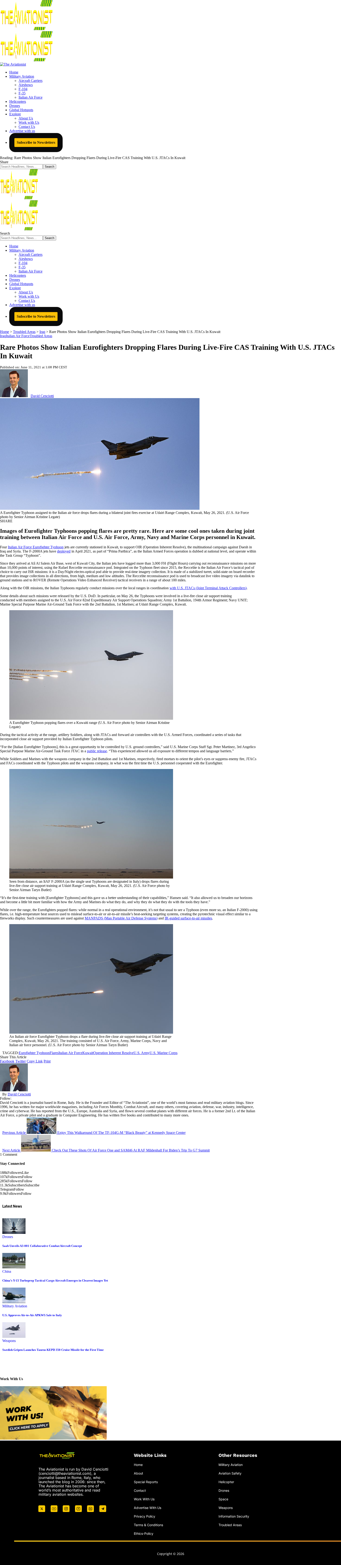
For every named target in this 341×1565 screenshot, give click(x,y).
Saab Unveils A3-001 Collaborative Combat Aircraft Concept (42, 1246)
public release (97, 751)
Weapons (9, 1341)
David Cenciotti (42, 396)
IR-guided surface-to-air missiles (188, 918)
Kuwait (87, 1053)
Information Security (234, 1516)
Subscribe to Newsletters (36, 142)
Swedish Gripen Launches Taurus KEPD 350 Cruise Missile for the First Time (53, 1350)
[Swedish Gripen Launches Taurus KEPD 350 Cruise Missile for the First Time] (14, 1337)
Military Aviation (14, 1306)
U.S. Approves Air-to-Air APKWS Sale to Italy (32, 1315)
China (6, 1271)
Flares (54, 1053)
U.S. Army (142, 1053)
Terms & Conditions (148, 1525)
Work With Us (144, 1499)
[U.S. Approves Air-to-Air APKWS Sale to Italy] (14, 1302)
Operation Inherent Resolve (113, 1053)
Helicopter (226, 1482)
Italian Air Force (18, 336)
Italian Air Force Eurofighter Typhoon (36, 547)
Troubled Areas (41, 336)
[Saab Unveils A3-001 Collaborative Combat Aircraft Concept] (14, 1233)
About (138, 1473)
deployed (64, 551)
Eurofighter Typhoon (34, 1053)
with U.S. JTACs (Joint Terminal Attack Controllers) (208, 588)
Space (223, 1499)
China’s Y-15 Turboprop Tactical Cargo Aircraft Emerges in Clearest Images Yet (55, 1280)
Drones (7, 1237)
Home (138, 1465)
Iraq (3, 336)
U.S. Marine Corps (163, 1053)
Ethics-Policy (143, 1533)
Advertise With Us (147, 1507)
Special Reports (146, 1482)
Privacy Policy (144, 1516)
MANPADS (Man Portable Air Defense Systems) (121, 918)
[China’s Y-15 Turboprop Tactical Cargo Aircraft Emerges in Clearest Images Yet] (14, 1267)
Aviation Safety (230, 1473)
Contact (140, 1490)
